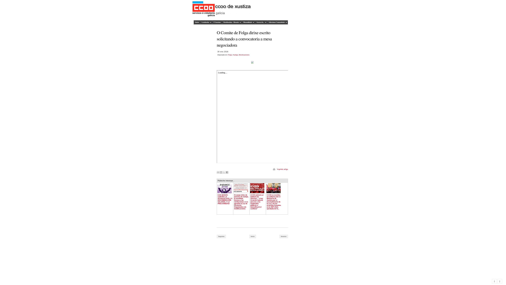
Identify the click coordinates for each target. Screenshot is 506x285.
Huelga (235, 55)
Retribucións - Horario (231, 22)
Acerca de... (260, 22)
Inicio (197, 22)
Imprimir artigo (282, 169)
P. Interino (217, 22)
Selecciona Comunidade (277, 22)
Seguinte (221, 236)
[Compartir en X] (224, 172)
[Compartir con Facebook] (227, 172)
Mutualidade (247, 22)
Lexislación (205, 22)
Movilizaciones (244, 55)
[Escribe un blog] (221, 172)
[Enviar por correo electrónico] (218, 172)
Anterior (283, 236)
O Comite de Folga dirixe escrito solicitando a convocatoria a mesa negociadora (244, 38)
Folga (230, 55)
